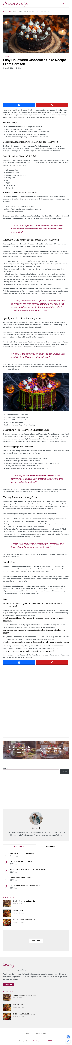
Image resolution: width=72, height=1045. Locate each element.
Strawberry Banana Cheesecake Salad (25, 885)
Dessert (6, 56)
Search (6, 768)
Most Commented (53, 847)
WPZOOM (50, 1041)
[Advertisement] (36, 88)
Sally (19, 68)
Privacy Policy (40, 1034)
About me (8, 985)
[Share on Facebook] (19, 105)
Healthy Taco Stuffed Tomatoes (24, 920)
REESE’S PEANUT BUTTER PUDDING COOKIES (28, 869)
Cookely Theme (38, 1041)
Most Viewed (19, 847)
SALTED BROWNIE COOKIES (21, 861)
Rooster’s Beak (18, 910)
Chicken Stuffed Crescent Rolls (22, 853)
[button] (64, 4)
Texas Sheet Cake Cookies (20, 877)
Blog (9, 11)
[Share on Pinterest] (52, 105)
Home (4, 11)
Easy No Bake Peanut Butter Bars (24, 901)
